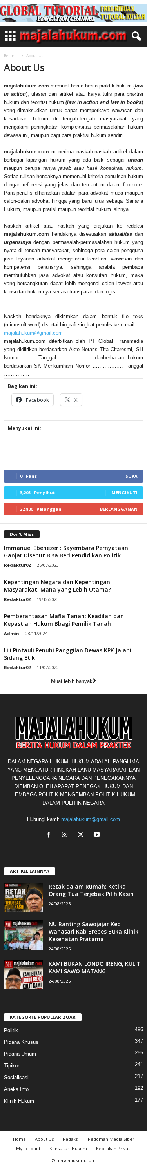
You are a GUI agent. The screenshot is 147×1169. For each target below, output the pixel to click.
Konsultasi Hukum (68, 1148)
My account (28, 1148)
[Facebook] (50, 835)
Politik (11, 1030)
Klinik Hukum (19, 1101)
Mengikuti (124, 492)
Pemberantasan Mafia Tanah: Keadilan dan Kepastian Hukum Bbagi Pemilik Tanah (64, 619)
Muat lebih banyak (72, 681)
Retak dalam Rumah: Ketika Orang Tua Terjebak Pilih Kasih (91, 890)
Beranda (11, 55)
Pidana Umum (20, 1054)
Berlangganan (119, 509)
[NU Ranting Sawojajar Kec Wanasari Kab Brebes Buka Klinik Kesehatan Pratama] (23, 935)
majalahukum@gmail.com (33, 333)
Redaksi (71, 1139)
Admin (11, 633)
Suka (131, 476)
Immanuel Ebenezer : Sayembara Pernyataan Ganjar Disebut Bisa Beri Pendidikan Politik (66, 551)
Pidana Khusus (21, 1042)
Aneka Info (16, 1089)
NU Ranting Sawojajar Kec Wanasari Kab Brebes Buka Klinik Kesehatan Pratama (93, 931)
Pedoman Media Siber (111, 1139)
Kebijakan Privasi (113, 1148)
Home (19, 1139)
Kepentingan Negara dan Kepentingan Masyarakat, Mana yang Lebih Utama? (57, 585)
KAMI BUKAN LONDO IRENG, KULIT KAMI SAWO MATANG (95, 967)
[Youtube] (98, 835)
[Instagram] (66, 835)
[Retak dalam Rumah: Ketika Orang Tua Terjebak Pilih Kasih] (23, 897)
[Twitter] (82, 835)
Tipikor (11, 1066)
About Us (44, 1139)
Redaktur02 (17, 565)
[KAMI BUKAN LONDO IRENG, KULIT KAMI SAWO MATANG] (23, 974)
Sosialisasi (16, 1077)
